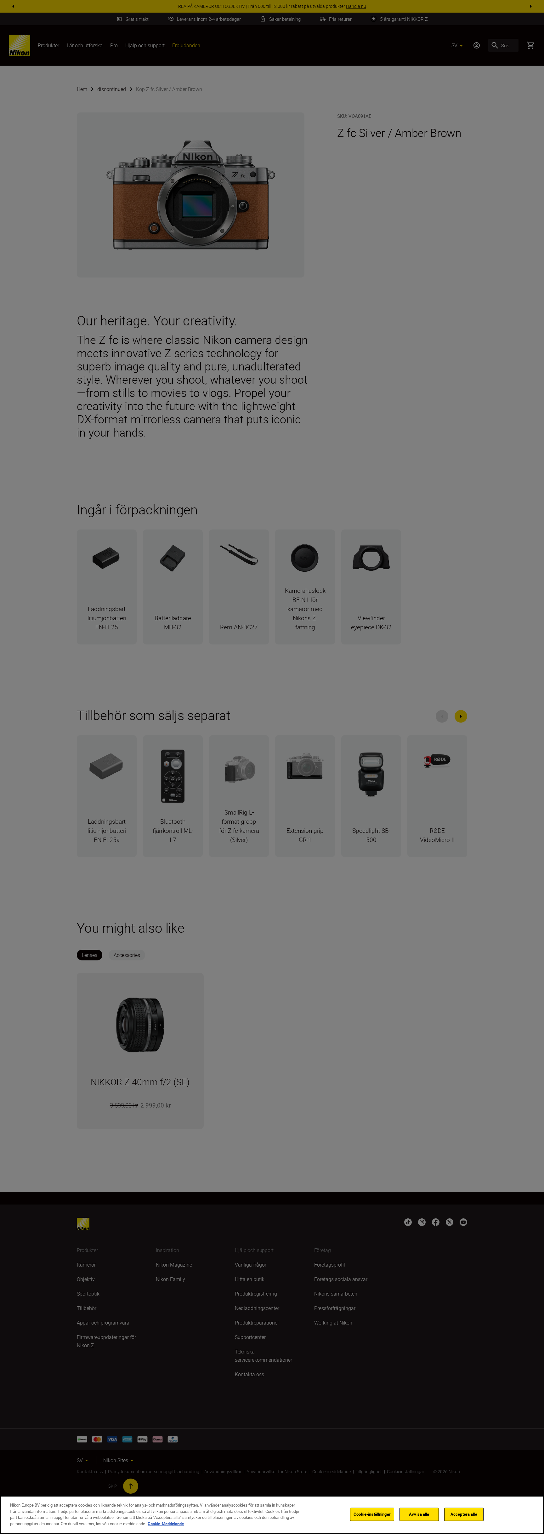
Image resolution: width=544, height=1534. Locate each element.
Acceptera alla (463, 1514)
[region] (272, 1515)
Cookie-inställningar (372, 1514)
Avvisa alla (419, 1514)
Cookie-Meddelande (166, 1523)
